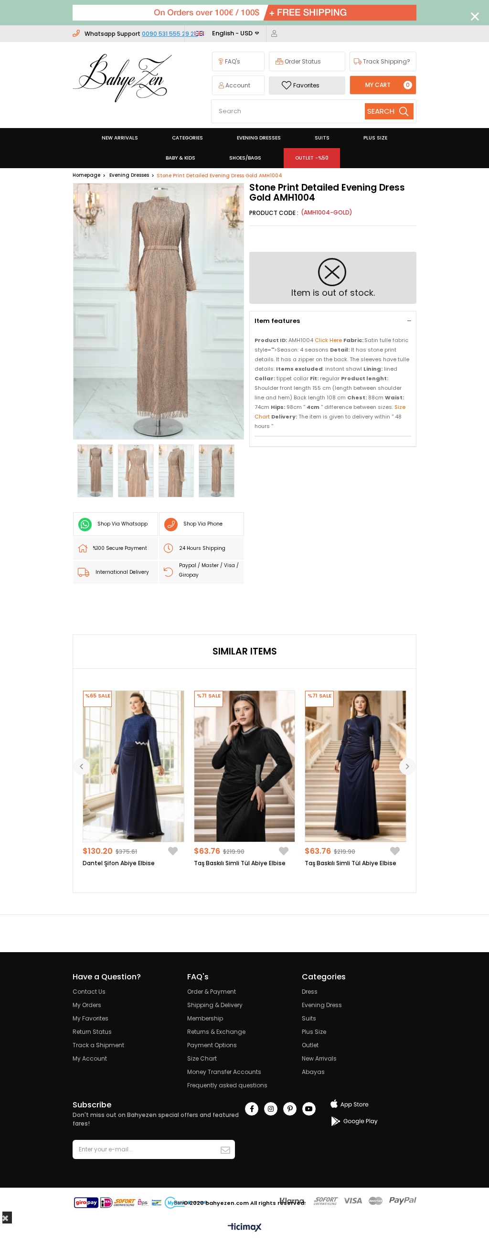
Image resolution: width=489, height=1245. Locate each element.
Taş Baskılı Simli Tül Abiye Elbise (240, 863)
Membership (205, 1018)
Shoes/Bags (245, 157)
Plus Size (314, 1032)
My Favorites (90, 1018)
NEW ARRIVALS (120, 137)
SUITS (322, 137)
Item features (277, 320)
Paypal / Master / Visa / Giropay (209, 570)
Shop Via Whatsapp (122, 523)
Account (237, 85)
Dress (310, 991)
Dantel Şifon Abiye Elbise (119, 863)
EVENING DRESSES (259, 137)
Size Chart (202, 1058)
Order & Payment (211, 991)
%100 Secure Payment (120, 548)
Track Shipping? (385, 61)
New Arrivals (319, 1058)
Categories (187, 137)
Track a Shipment (98, 1045)
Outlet (310, 1045)
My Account (90, 1058)
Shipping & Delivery (215, 1005)
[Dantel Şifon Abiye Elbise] (133, 766)
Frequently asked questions (227, 1085)
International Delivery (122, 572)
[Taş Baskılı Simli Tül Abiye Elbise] (244, 766)
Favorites (306, 85)
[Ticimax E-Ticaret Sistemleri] (245, 1228)
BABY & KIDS (180, 157)
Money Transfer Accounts (224, 1072)
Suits (309, 1018)
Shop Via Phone (203, 523)
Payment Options (212, 1045)
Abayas (313, 1072)
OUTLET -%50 (312, 157)
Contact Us (89, 991)
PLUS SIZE (375, 137)
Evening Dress (322, 1005)
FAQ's (231, 61)
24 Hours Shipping (202, 548)
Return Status (92, 1032)
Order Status (302, 61)
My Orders (87, 1005)
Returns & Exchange (216, 1032)
